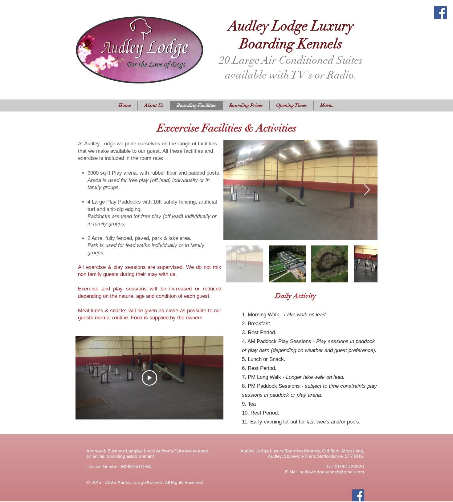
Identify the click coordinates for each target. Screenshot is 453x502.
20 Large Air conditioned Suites (283, 12)
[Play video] (149, 378)
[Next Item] (366, 190)
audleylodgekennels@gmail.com (332, 471)
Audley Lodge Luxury (283, 4)
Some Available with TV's (283, 16)
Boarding (283, 8)
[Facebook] (440, 12)
